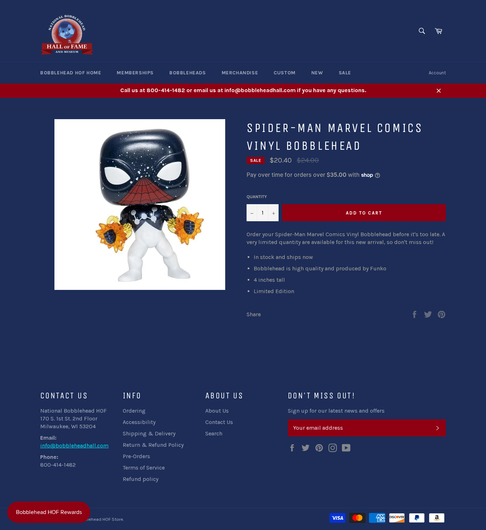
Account (437, 72)
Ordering (134, 410)
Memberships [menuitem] (135, 73)
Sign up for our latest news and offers (336, 410)
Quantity (257, 196)
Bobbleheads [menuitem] (187, 73)
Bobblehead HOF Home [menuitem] (70, 73)
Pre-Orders (136, 456)
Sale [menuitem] (345, 73)
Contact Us (219, 422)
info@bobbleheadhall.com (74, 445)
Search (213, 433)
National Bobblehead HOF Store (90, 519)
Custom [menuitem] (285, 73)
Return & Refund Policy (153, 444)
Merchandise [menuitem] (240, 73)
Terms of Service (144, 467)
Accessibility (139, 422)
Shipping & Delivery (149, 433)
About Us (217, 410)
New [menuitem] (317, 73)
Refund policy (140, 479)
